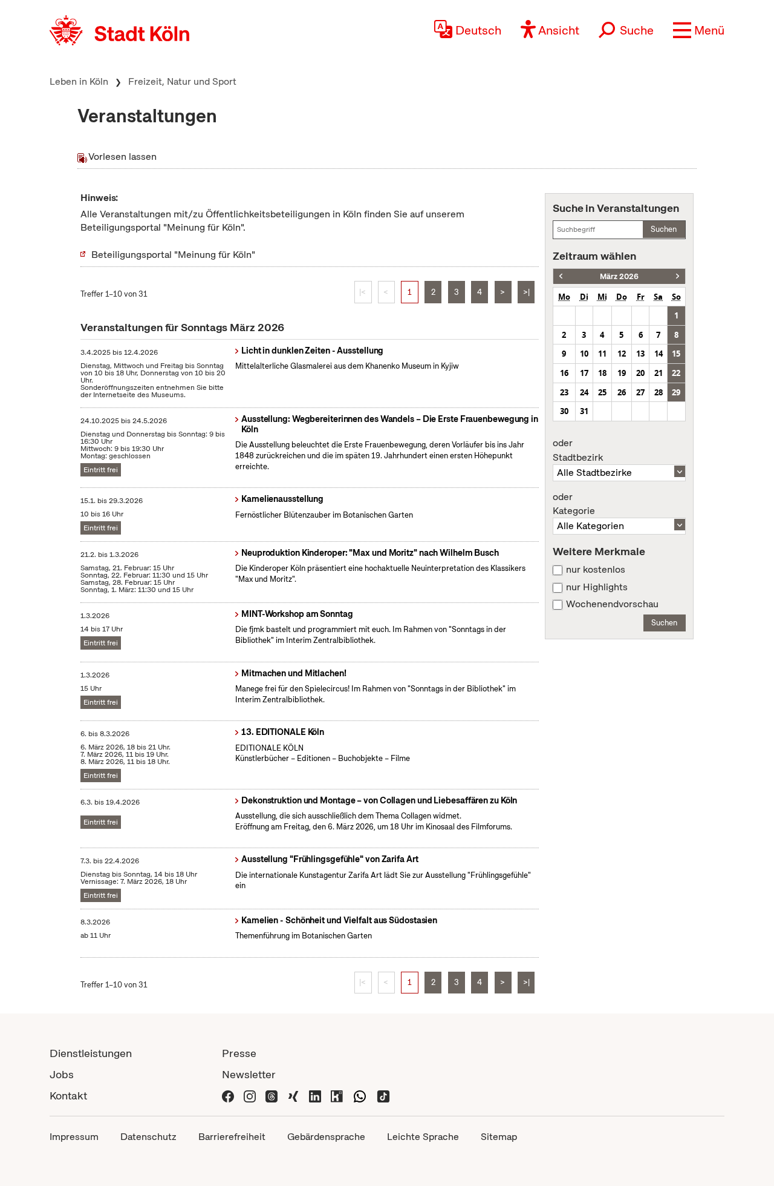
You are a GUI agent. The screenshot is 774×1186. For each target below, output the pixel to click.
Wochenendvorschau (612, 604)
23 (564, 392)
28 (658, 392)
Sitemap (499, 1136)
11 (602, 353)
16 (564, 372)
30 (564, 411)
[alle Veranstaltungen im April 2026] (677, 276)
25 (602, 392)
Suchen (664, 229)
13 (640, 353)
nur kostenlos (595, 570)
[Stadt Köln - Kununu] (337, 1095)
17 (584, 372)
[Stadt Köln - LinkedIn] (315, 1095)
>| (526, 292)
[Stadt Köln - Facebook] (228, 1095)
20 (640, 372)
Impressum (74, 1136)
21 (658, 372)
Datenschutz (148, 1136)
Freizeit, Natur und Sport (182, 81)
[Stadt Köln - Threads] (271, 1095)
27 (640, 392)
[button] (698, 30)
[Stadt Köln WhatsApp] (360, 1095)
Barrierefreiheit (231, 1136)
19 (621, 372)
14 (658, 353)
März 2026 (619, 276)
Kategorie (574, 504)
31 (584, 411)
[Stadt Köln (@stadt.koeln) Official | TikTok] (383, 1095)
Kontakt (68, 1095)
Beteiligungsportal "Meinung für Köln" (173, 254)
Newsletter (249, 1074)
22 (676, 372)
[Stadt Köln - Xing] (293, 1095)
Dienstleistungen (91, 1053)
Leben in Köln (79, 81)
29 (676, 392)
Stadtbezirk (578, 450)
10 (584, 353)
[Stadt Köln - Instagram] (250, 1095)
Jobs (62, 1074)
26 (621, 392)
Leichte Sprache (423, 1136)
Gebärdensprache (326, 1136)
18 (602, 372)
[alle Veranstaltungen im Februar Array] (560, 276)
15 (676, 353)
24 (584, 392)
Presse (239, 1053)
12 (621, 353)
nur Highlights (597, 587)
